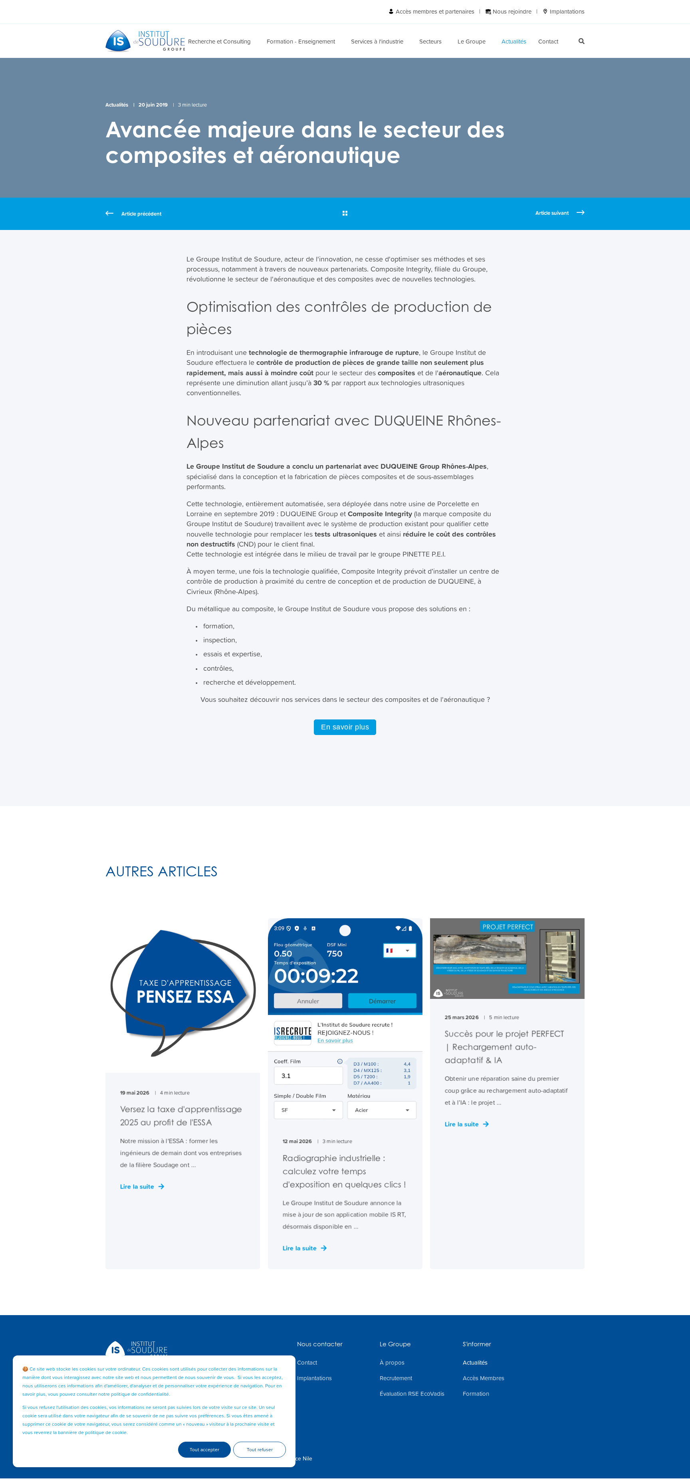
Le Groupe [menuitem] (472, 41)
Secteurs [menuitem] (430, 41)
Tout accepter (204, 1449)
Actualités (116, 105)
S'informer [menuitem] (477, 1344)
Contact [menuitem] (548, 41)
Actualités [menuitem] (514, 41)
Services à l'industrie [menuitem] (377, 41)
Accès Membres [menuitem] (483, 1378)
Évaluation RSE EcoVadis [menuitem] (412, 1394)
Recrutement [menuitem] (396, 1378)
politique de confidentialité (140, 1394)
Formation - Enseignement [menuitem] (301, 41)
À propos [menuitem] (392, 1363)
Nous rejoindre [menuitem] (511, 11)
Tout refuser (260, 1449)
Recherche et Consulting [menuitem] (219, 41)
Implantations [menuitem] (566, 11)
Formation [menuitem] (476, 1394)
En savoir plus (345, 727)
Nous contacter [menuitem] (320, 1344)
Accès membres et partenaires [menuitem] (434, 11)
